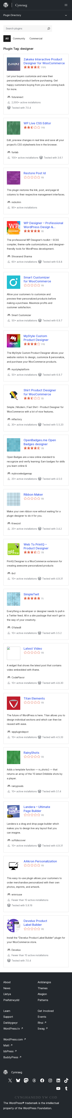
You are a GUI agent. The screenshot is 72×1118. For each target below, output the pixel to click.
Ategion (42, 994)
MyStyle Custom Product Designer (36, 338)
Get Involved (46, 1011)
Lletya (7, 994)
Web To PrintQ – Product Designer (36, 546)
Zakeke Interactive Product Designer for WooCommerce (44, 61)
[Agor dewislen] (66, 5)
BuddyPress (12, 1057)
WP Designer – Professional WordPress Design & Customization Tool (43, 225)
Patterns (43, 1000)
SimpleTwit (31, 594)
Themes (43, 988)
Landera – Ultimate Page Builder (37, 808)
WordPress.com (14, 1039)
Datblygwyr (10, 1022)
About (7, 982)
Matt (8, 1045)
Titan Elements (34, 698)
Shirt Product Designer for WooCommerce (40, 392)
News (6, 988)
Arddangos (44, 982)
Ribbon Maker (33, 494)
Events (42, 1016)
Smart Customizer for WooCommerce (37, 279)
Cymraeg (16, 1072)
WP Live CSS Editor (37, 123)
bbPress (10, 1051)
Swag (43, 1028)
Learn (6, 1011)
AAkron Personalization (40, 861)
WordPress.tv (13, 1028)
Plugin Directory (12, 15)
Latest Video (33, 648)
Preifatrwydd (11, 1000)
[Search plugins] (48, 28)
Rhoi (42, 1022)
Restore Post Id (35, 173)
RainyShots (31, 752)
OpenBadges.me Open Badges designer (40, 442)
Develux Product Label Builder (35, 922)
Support (8, 1016)
